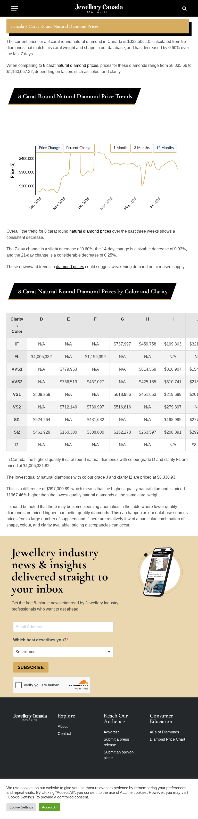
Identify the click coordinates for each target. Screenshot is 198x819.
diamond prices (70, 267)
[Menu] (14, 8)
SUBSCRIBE (31, 667)
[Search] (184, 8)
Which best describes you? (40, 640)
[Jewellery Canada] (99, 8)
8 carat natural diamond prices (70, 65)
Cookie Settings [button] (21, 807)
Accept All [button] (49, 807)
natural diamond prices (90, 231)
